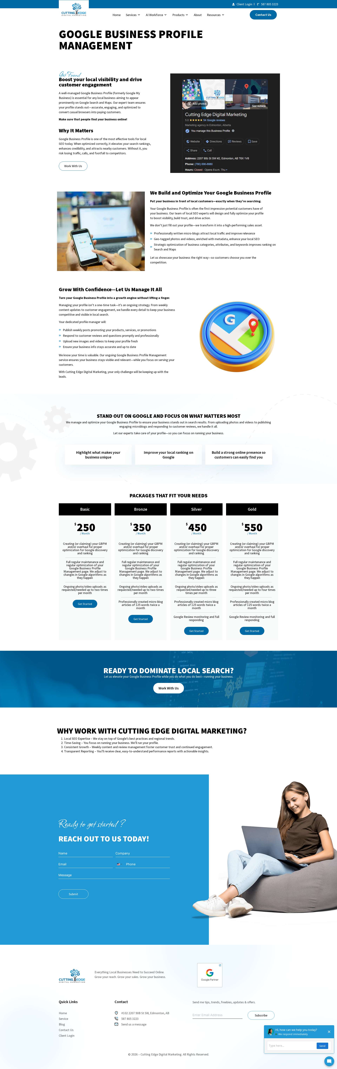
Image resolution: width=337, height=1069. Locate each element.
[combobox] (119, 864)
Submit (73, 894)
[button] (133, 15)
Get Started (85, 604)
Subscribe (261, 1015)
